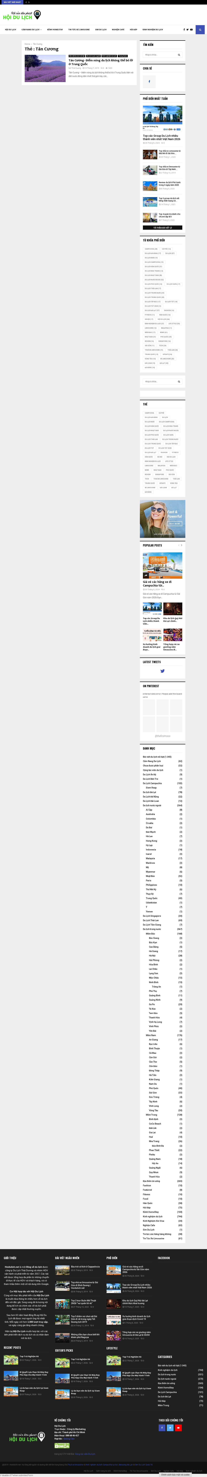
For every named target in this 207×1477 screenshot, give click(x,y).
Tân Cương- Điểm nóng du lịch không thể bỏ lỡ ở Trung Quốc (101, 62)
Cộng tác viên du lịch (153, 770)
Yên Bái (152, 1031)
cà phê (166, 249)
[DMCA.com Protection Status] (62, 1447)
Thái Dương (76, 68)
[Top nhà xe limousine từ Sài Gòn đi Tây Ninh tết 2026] (150, 170)
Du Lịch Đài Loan (151, 801)
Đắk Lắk (152, 1128)
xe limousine (167, 359)
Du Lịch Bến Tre (150, 779)
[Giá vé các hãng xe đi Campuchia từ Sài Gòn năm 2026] (162, 565)
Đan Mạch (151, 832)
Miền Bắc (150, 332)
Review (149, 341)
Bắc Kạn (153, 942)
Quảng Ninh (154, 1000)
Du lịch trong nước (154, 293)
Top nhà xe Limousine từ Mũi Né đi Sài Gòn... (170, 152)
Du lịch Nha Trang (154, 271)
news (164, 332)
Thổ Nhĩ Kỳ (151, 889)
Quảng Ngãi (155, 1168)
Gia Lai (152, 1132)
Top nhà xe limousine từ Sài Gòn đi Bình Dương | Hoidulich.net (84, 1285)
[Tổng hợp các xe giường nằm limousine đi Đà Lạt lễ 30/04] (172, 635)
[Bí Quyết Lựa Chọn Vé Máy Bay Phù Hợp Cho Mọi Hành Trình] (11, 1375)
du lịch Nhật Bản (153, 275)
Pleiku (152, 1154)
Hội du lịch (164, 319)
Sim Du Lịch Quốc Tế (143, 1465)
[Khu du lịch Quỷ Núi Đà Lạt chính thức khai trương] (172, 609)
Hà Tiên (152, 1075)
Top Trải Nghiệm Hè (29, 1356)
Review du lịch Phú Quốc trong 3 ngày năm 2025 (170, 183)
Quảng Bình (154, 995)
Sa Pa (152, 1004)
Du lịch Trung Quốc (154, 297)
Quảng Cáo (69, 1438)
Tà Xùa (152, 1009)
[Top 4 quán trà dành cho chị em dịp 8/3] (150, 217)
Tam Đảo (153, 1013)
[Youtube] (192, 29)
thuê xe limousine (154, 350)
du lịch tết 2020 (153, 306)
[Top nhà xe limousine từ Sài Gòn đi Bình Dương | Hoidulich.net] (62, 1286)
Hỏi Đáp (133, 30)
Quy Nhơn (153, 1172)
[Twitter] (188, 29)
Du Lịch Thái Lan (151, 920)
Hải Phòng (154, 960)
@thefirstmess (162, 736)
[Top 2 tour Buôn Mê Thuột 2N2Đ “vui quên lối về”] (62, 1304)
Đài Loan (150, 363)
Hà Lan (149, 836)
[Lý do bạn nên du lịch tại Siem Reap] (11, 1391)
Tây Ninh (153, 1101)
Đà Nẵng (150, 367)
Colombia (151, 819)
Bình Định (153, 1119)
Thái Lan (173, 350)
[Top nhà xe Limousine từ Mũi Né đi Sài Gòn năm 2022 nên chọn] (150, 154)
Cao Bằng (154, 947)
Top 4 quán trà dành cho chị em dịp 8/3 (169, 215)
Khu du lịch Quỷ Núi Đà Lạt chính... (172, 620)
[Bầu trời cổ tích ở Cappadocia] (62, 1270)
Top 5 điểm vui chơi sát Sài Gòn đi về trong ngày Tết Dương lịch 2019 (84, 1319)
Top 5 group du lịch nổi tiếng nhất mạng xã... (169, 199)
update (167, 354)
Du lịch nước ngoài (93, 56)
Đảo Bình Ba (158, 1146)
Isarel (149, 854)
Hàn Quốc (164, 315)
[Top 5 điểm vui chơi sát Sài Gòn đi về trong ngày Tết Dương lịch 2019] (62, 1320)
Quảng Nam (155, 1159)
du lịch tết (171, 302)
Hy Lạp (149, 845)
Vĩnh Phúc (154, 1026)
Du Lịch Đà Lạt (152, 310)
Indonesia (151, 849)
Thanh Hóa (154, 1017)
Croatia (149, 823)
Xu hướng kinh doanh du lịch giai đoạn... (151, 646)
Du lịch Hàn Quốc (153, 266)
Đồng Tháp (154, 1070)
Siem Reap (151, 788)
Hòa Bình (153, 964)
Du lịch (170, 253)
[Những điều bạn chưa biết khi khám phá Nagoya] (62, 1338)
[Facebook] (185, 29)
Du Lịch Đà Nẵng (151, 796)
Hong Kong (151, 841)
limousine (151, 328)
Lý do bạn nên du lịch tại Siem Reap (34, 1389)
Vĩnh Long (154, 1106)
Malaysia (166, 328)
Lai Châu (153, 969)
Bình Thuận (154, 1048)
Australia (150, 814)
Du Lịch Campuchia (152, 783)
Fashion (147, 1185)
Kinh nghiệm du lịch (153, 30)
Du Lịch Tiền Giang (152, 925)
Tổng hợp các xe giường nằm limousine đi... (171, 646)
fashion (169, 310)
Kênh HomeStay (55, 30)
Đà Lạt (164, 363)
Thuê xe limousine (75, 1465)
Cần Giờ (153, 1057)
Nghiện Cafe (118, 30)
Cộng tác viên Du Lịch (85, 1454)
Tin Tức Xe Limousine (79, 30)
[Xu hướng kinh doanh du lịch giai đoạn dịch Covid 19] (152, 635)
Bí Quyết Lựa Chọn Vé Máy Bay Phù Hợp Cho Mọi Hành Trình (34, 1373)
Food (145, 1199)
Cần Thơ (153, 1062)
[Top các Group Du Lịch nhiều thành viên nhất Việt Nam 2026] (162, 119)
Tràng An (156, 986)
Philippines (151, 885)
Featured (147, 1190)
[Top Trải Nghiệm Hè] (11, 1360)
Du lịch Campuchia (154, 262)
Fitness (146, 1194)
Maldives (150, 863)
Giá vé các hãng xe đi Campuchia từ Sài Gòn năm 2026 (135, 1269)
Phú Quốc (166, 337)
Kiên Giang (154, 1079)
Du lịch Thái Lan (153, 288)
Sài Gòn (149, 345)
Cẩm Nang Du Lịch (152, 761)
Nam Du (153, 1084)
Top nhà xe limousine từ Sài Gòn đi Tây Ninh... (169, 168)
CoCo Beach (155, 1124)
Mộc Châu (154, 978)
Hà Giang (153, 951)
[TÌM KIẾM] (179, 55)
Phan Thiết (154, 1150)
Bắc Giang (154, 938)
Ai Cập (149, 810)
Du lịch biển (151, 258)
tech (162, 345)
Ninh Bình (153, 982)
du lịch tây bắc (152, 302)
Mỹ (147, 867)
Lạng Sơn (153, 973)
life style (174, 324)
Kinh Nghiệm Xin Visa (153, 1221)
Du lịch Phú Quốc (153, 284)
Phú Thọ (153, 991)
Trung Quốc (123, 56)
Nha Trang (154, 1141)
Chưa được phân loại (153, 765)
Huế (151, 1137)
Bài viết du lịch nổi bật (77, 56)
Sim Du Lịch (101, 30)
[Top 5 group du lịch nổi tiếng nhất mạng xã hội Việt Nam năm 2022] (150, 202)
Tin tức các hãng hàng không (157, 1234)
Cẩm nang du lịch (30, 30)
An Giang (153, 1039)
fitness (150, 315)
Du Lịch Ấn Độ (149, 774)
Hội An (155, 1163)
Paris (148, 880)
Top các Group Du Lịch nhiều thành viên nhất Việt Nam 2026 (161, 137)
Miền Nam (151, 1035)
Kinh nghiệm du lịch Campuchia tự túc (102, 1465)
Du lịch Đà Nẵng (153, 253)
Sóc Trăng (154, 1097)
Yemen (149, 911)
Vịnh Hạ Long (155, 1022)
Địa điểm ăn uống (151, 1181)
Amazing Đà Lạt (125, 1465)
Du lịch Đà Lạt (149, 792)
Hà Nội (149, 319)
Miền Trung (151, 1115)
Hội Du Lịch (10, 30)
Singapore (164, 341)
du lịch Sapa (173, 284)
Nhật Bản (150, 337)
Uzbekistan (151, 902)
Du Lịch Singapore (152, 916)
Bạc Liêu (153, 1044)
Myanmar (150, 872)
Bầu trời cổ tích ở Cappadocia (85, 1266)
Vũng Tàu (150, 359)
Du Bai (149, 827)
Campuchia (151, 249)
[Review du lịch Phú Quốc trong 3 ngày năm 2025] (150, 186)
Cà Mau (152, 1053)
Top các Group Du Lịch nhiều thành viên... (151, 621)
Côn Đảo (153, 1066)
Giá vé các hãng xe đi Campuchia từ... (157, 583)
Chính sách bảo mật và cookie (175, 1475)
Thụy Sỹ (150, 894)
